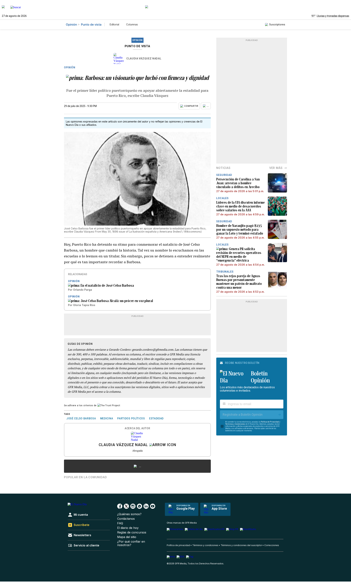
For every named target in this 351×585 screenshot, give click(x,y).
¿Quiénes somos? (129, 514)
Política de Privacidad (270, 422)
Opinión (71, 24)
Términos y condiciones (205, 545)
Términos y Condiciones (235, 424)
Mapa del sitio (126, 537)
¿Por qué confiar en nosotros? (131, 543)
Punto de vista (91, 24)
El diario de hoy (128, 528)
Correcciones (271, 545)
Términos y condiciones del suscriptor (241, 545)
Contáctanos (126, 518)
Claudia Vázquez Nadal (143, 58)
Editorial (114, 24)
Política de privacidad (178, 545)
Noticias (223, 168)
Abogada (137, 450)
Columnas (132, 24)
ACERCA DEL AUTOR (137, 428)
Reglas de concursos (131, 532)
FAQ (120, 523)
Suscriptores (277, 24)
